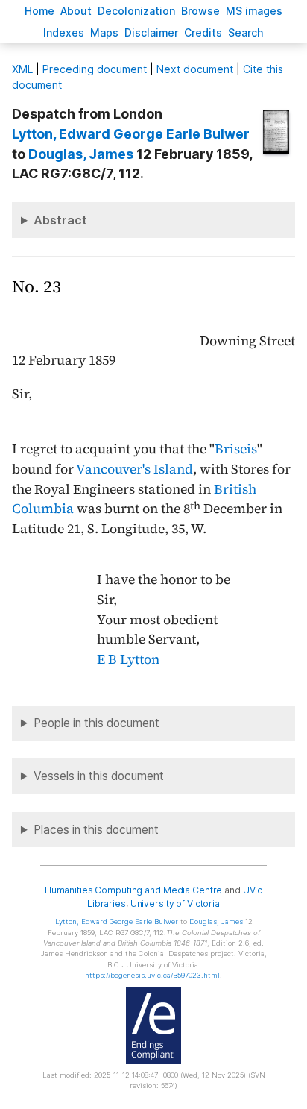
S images (254, 10)
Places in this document (96, 830)
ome (39, 10)
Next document (194, 69)
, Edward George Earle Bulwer (131, 134)
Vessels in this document (99, 776)
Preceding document (94, 69)
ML (22, 69)
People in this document (96, 723)
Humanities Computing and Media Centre (134, 890)
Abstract (60, 220)
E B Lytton (128, 659)
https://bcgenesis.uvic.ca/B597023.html (152, 975)
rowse (200, 10)
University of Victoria (175, 903)
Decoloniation (136, 10)
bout (76, 10)
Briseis (236, 449)
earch (246, 32)
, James (80, 154)
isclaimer (151, 32)
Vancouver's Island (134, 469)
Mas (104, 32)
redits (203, 32)
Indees (63, 32)
